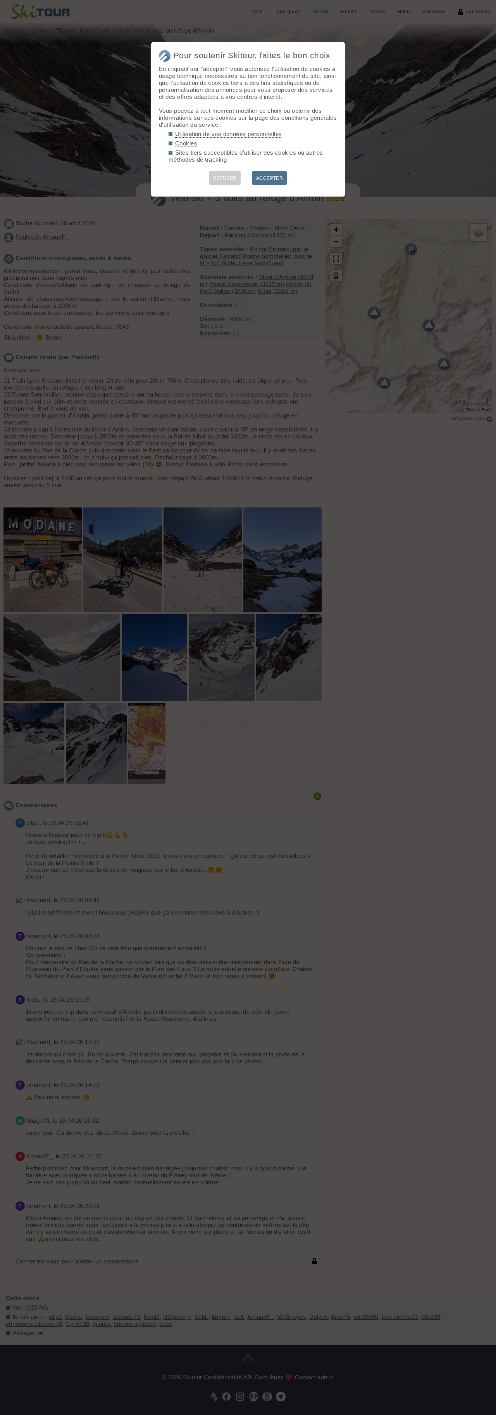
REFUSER (225, 178)
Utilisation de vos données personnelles (228, 134)
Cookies (186, 143)
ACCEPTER (269, 178)
